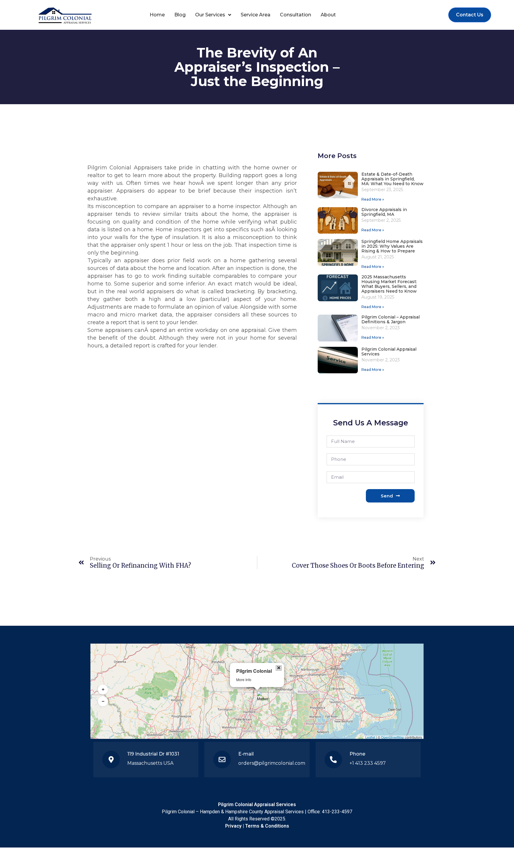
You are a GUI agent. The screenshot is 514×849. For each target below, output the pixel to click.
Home (157, 15)
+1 (352, 763)
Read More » (372, 199)
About (328, 15)
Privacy (233, 826)
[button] (262, 696)
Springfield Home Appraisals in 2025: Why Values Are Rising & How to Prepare (392, 246)
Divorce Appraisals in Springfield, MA (384, 212)
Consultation (295, 15)
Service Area (255, 15)
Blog (180, 15)
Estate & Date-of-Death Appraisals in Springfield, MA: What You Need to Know (392, 178)
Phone (357, 754)
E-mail (246, 754)
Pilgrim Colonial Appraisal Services (388, 352)
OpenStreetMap (392, 737)
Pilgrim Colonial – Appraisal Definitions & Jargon (390, 319)
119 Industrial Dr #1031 (153, 754)
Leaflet (370, 737)
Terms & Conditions (267, 826)
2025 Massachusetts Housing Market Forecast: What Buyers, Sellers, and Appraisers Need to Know (389, 284)
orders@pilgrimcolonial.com (271, 763)
